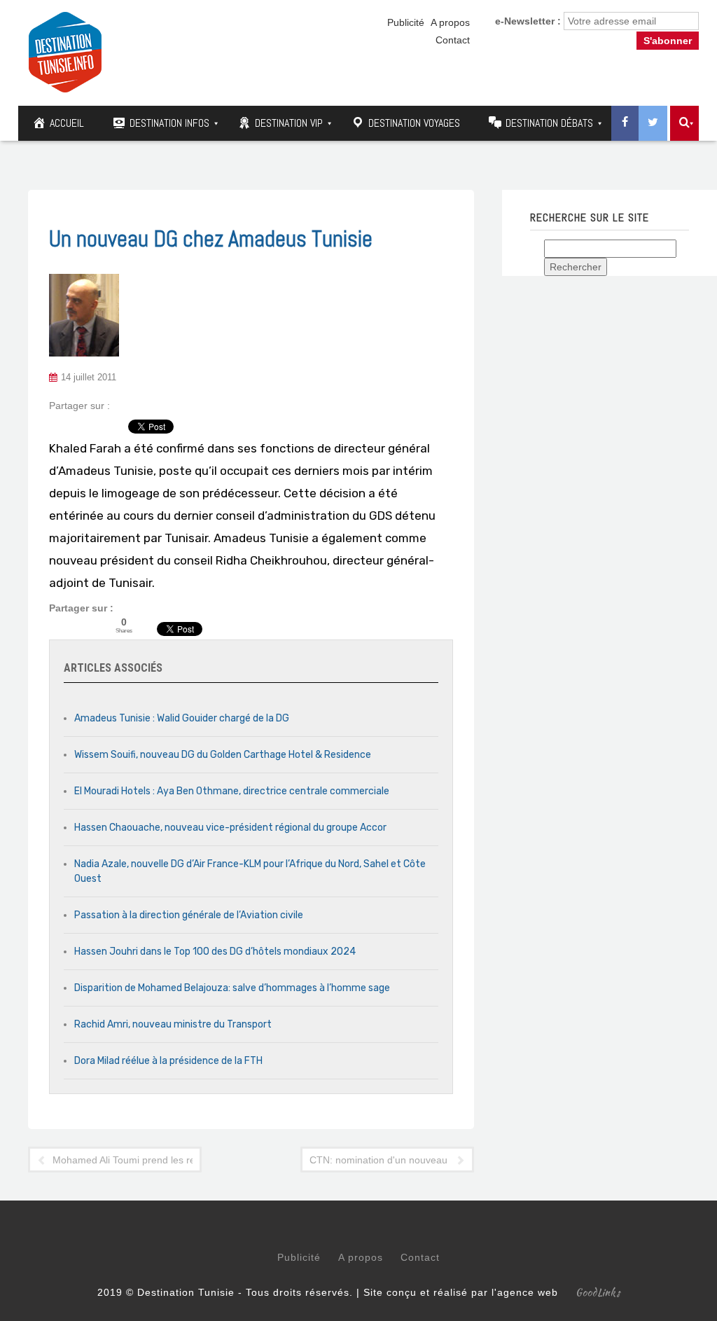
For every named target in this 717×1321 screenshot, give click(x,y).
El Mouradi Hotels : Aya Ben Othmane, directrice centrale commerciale (231, 791)
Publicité (405, 22)
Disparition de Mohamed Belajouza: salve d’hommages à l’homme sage (232, 988)
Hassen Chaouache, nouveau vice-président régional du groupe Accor (230, 828)
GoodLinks (598, 1292)
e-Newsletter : (528, 21)
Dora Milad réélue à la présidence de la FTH (168, 1061)
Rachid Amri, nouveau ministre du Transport (173, 1024)
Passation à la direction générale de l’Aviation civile (188, 915)
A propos (450, 22)
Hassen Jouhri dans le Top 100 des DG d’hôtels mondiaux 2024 (215, 951)
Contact (453, 40)
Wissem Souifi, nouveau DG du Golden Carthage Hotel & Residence (222, 755)
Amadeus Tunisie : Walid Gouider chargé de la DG (181, 718)
